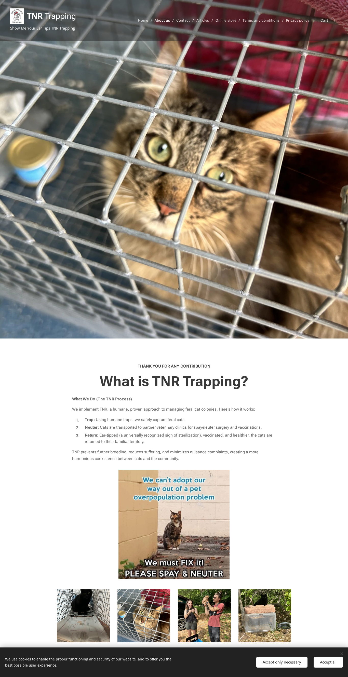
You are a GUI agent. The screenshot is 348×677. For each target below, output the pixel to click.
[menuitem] (144, 20)
